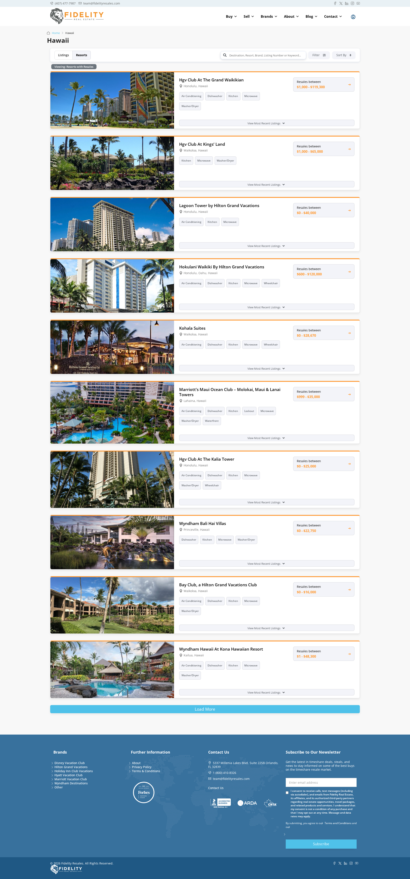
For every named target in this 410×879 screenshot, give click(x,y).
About (289, 16)
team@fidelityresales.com (231, 779)
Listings (63, 55)
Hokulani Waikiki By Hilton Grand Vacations (221, 267)
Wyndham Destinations (71, 783)
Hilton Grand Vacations (71, 767)
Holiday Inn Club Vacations (73, 771)
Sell (247, 16)
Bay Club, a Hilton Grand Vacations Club (218, 585)
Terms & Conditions (146, 771)
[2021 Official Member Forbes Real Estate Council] (143, 792)
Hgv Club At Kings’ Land (202, 144)
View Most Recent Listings (264, 123)
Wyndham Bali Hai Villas (202, 523)
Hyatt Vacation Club (68, 775)
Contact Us (216, 788)
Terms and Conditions (338, 823)
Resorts (81, 55)
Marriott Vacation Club (70, 779)
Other (58, 787)
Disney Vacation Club (69, 763)
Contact (331, 16)
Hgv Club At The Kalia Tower (206, 459)
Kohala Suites (192, 328)
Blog (309, 16)
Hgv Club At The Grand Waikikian (211, 80)
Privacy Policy (141, 767)
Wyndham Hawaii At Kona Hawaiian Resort (221, 649)
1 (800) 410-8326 (224, 773)
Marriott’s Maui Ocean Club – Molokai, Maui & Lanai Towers (229, 392)
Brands (267, 16)
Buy (229, 16)
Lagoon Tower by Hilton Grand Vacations (219, 205)
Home (56, 33)
